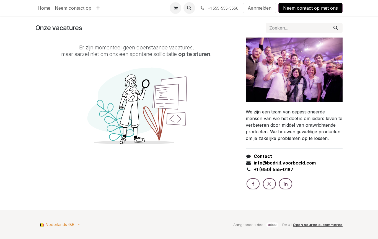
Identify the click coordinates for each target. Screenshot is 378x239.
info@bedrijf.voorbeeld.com (285, 163)
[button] (189, 8)
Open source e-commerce (318, 224)
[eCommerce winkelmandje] (175, 8)
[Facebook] (253, 183)
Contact (263, 156)
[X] (269, 183)
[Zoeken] (336, 28)
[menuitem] (44, 8)
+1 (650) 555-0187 (273, 169)
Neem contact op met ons (310, 8)
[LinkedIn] (285, 183)
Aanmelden (259, 8)
